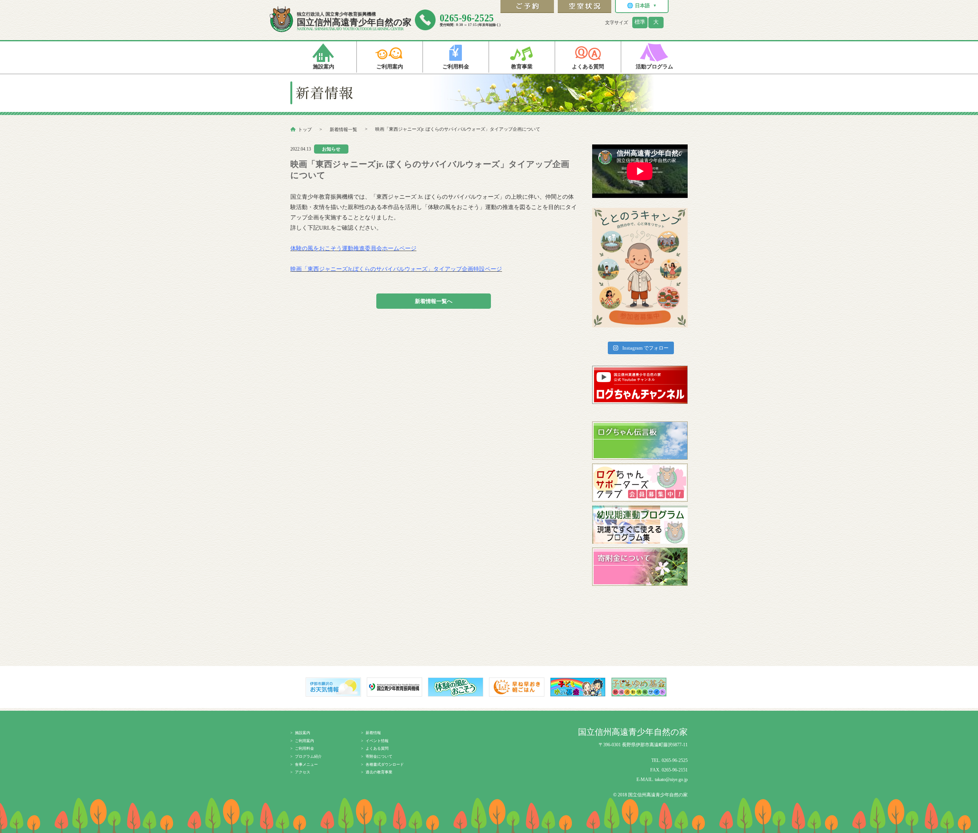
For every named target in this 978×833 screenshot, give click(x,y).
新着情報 (373, 733)
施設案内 (302, 733)
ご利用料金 (304, 748)
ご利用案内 (304, 741)
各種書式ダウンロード (385, 764)
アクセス (302, 772)
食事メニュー (306, 764)
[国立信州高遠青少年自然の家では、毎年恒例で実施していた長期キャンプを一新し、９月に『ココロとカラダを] (640, 267)
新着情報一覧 (343, 129)
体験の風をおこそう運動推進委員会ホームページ (353, 248)
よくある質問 (377, 748)
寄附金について (379, 756)
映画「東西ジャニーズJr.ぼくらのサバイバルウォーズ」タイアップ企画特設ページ (396, 269)
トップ (305, 129)
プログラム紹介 (308, 756)
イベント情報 (377, 741)
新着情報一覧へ (433, 301)
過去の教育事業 (379, 772)
